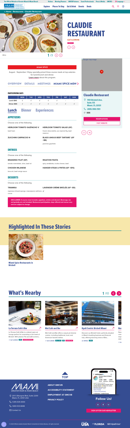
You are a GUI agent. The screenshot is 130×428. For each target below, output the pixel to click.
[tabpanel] (42, 149)
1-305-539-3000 (18, 402)
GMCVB (109, 2)
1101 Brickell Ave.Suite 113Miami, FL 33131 (94, 102)
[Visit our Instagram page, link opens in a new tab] (98, 405)
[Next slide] (119, 293)
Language (120, 2)
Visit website (101, 123)
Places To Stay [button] (58, 6)
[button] (113, 6)
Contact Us (16, 410)
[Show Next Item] (60, 55)
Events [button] (81, 6)
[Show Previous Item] (56, 55)
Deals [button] (89, 6)
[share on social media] (73, 47)
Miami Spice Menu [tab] (66, 84)
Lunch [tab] (12, 110)
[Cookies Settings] (3, 424)
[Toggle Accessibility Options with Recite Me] (123, 6)
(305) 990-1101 (93, 109)
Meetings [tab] (44, 84)
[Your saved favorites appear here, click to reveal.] (118, 6)
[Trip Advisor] (114, 424)
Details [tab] (29, 84)
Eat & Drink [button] (71, 6)
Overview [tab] (14, 84)
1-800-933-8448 (18, 406)
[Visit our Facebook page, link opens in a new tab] (103, 405)
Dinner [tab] (26, 110)
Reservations (102, 119)
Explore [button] (47, 6)
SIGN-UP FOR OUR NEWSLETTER (103, 410)
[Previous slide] (113, 293)
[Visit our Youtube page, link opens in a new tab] (108, 405)
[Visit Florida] (98, 424)
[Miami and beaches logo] (25, 388)
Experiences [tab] (45, 110)
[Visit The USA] (85, 424)
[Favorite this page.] (69, 47)
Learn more (34, 77)
